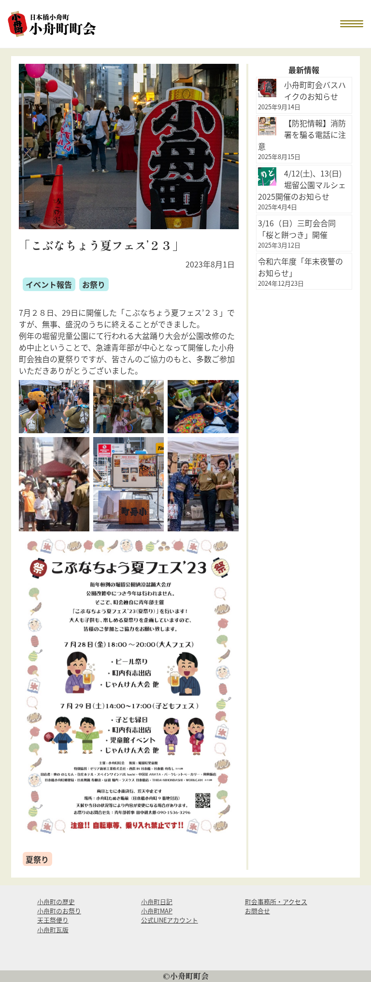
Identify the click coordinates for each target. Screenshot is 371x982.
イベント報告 (49, 284)
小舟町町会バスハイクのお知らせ (315, 90)
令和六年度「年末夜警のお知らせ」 (300, 266)
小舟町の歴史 (56, 901)
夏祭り (37, 859)
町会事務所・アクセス (276, 901)
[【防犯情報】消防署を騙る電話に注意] (267, 126)
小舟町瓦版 (53, 929)
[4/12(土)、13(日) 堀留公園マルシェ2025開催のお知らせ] (267, 176)
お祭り (93, 284)
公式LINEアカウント (169, 919)
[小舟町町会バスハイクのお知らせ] (267, 88)
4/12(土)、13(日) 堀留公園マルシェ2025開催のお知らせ (302, 184)
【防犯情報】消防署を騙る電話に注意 (302, 134)
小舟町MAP (156, 910)
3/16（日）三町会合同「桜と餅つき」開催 (297, 228)
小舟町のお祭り (59, 910)
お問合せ (257, 910)
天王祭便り (53, 919)
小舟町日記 (156, 901)
